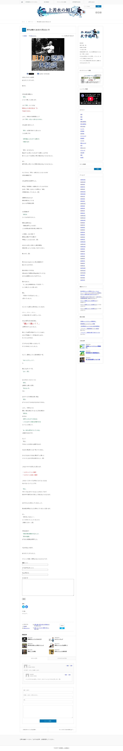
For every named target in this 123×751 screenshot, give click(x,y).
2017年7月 (82, 280)
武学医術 (46, 624)
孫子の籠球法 (83, 124)
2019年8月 (82, 222)
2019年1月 (82, 239)
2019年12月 (82, 215)
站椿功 (44, 627)
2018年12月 (82, 241)
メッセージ (25, 578)
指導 (35, 624)
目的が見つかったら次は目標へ (29, 729)
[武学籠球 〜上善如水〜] (61, 11)
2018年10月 (82, 246)
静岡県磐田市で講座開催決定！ (93, 352)
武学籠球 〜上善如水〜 (64, 747)
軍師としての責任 (32, 651)
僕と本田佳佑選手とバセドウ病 (93, 359)
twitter (98, 12)
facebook (100, 12)
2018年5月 (82, 258)
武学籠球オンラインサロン (32, 2)
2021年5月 (82, 201)
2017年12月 (82, 268)
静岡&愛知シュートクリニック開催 (87, 323)
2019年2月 (82, 237)
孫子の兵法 (41, 624)
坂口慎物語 (46, 2)
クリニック (82, 150)
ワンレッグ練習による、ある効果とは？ (88, 300)
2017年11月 (82, 270)
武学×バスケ (38, 625)
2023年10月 (82, 179)
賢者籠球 (82, 138)
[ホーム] (22, 2)
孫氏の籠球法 (83, 121)
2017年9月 (82, 275)
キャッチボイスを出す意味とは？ (66, 729)
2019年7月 (82, 225)
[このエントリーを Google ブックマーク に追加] (38, 73)
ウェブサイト (25, 573)
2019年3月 (82, 234)
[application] (90, 99)
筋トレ (47, 627)
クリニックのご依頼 (61, 2)
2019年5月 (82, 229)
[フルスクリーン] (99, 103)
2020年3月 (82, 208)
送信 (24, 599)
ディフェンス (83, 135)
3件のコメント (33, 35)
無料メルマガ (83, 143)
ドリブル (82, 140)
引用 (71, 665)
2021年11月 (82, 191)
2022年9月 (82, 184)
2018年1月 (82, 265)
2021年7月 (82, 196)
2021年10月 (82, 193)
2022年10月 (82, 182)
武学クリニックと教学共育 (61, 651)
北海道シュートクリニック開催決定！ (88, 321)
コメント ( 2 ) (34, 658)
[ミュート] (96, 103)
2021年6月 (82, 198)
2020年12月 (82, 203)
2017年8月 (82, 277)
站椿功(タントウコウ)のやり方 (35, 639)
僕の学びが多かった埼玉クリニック (36, 645)
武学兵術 (82, 133)
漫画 (81, 119)
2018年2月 (82, 263)
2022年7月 (82, 186)
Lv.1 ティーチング (59, 639)
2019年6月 (82, 227)
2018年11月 (82, 244)
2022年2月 (82, 189)
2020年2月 (82, 210)
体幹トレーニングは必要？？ (61, 645)
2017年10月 (82, 272)
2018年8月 (82, 251)
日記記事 (82, 152)
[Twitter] (62, 628)
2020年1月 (82, 213)
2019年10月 (82, 220)
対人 (38, 629)
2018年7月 (82, 253)
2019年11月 (82, 217)
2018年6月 (82, 256)
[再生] (82, 103)
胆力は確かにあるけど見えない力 (87, 296)
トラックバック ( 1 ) (62, 658)
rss (96, 12)
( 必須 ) (26, 690)
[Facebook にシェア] (27, 73)
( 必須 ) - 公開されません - (30, 695)
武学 (35, 627)
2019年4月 (82, 232)
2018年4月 (82, 260)
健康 (81, 155)
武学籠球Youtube (76, 2)
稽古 (38, 624)
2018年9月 (82, 248)
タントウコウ (39, 627)
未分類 (81, 157)
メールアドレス (28, 567)
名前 (25, 562)
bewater (25, 35)
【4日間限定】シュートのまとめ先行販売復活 (89, 326)
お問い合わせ (91, 2)
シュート (82, 128)
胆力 (35, 629)
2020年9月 (82, 205)
